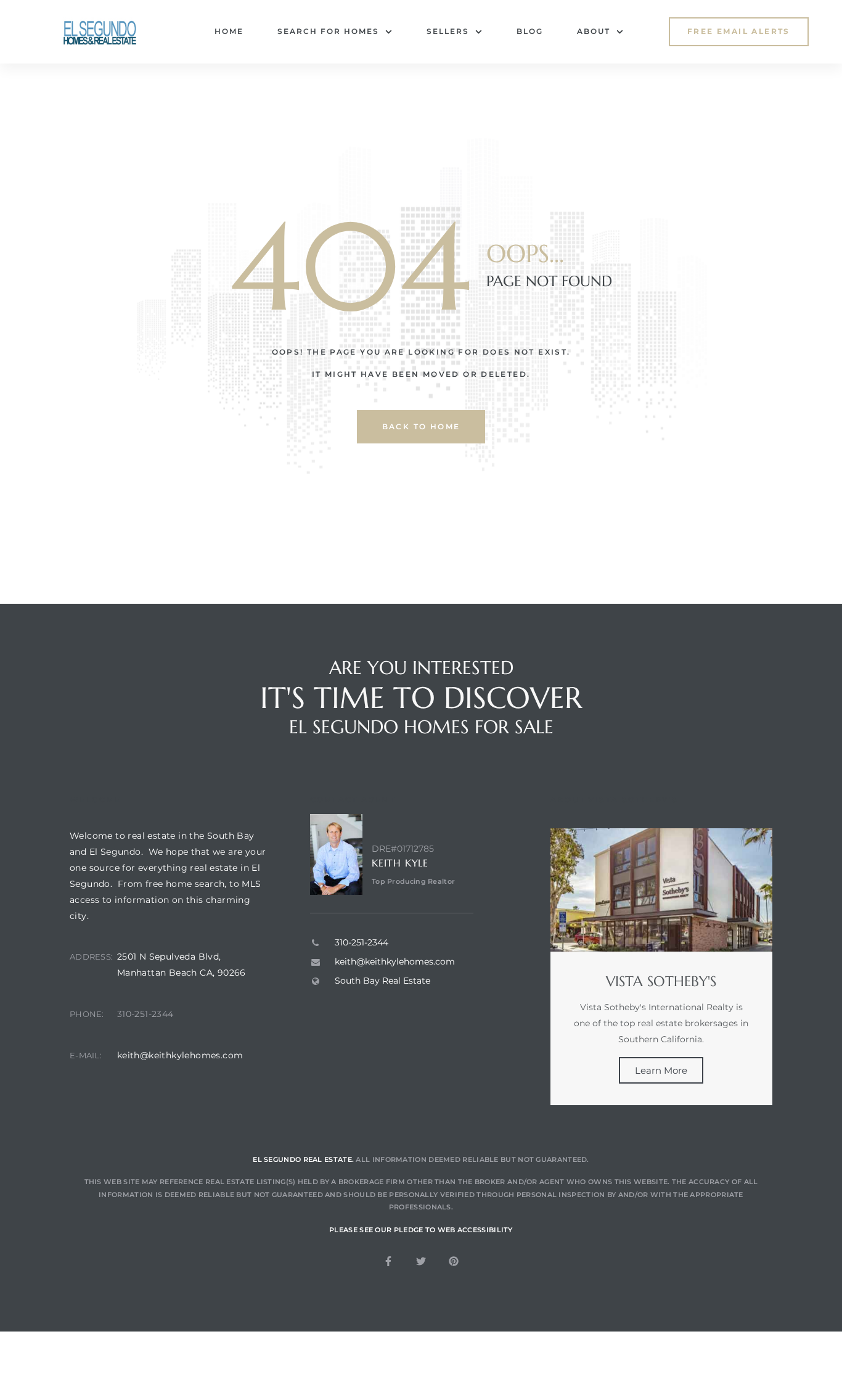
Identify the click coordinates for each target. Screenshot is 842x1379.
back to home (421, 426)
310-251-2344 (145, 1013)
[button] (739, 31)
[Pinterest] (453, 1261)
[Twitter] (421, 1261)
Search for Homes (328, 31)
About (593, 31)
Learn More (661, 1070)
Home (229, 31)
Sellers (448, 31)
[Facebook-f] (388, 1261)
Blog (530, 31)
